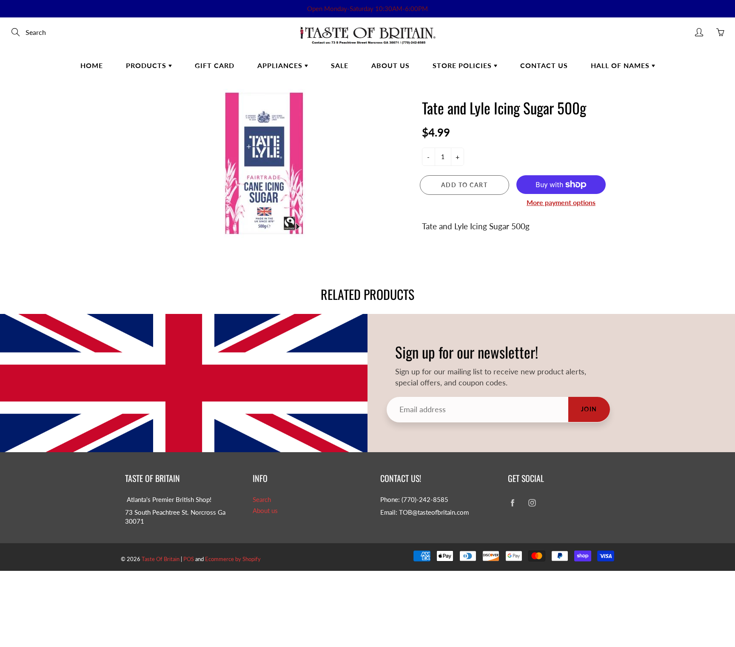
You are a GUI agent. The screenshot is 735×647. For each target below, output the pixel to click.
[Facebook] (512, 503)
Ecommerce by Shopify (233, 559)
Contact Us (544, 65)
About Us (390, 65)
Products (147, 65)
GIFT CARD (214, 65)
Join (589, 409)
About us (265, 510)
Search (262, 499)
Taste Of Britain (161, 559)
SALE (339, 65)
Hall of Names (621, 65)
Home (91, 65)
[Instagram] (531, 503)
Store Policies (463, 65)
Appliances (281, 65)
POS (188, 559)
